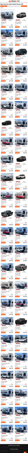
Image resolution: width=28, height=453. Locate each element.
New (6, 6)
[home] (14, 1)
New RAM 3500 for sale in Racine (15, 450)
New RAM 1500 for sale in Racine (4, 450)
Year (15, 6)
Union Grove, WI (24, 6)
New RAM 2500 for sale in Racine (4, 451)
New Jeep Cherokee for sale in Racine (15, 451)
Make (13, 6)
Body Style (9, 6)
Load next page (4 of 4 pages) (14, 442)
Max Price (18, 6)
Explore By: (2, 6)
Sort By (2, 7)
